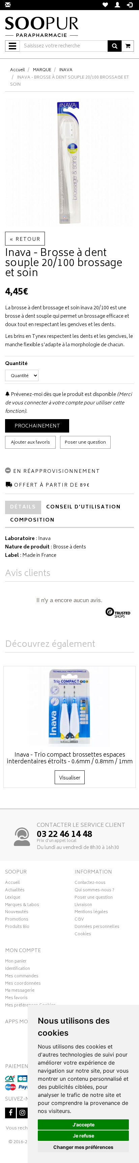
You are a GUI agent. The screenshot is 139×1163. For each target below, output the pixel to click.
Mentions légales (91, 913)
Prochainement (37, 426)
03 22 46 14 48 (64, 835)
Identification (17, 970)
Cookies (83, 935)
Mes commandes (21, 977)
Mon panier (16, 962)
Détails (23, 507)
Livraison (83, 906)
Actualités (15, 891)
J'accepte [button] (83, 1124)
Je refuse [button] (83, 1135)
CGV (79, 920)
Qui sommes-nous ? (94, 891)
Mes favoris (16, 999)
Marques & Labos (22, 906)
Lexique (12, 898)
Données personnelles (97, 928)
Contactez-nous (90, 884)
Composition (32, 520)
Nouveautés (16, 913)
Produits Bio (17, 928)
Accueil (17, 70)
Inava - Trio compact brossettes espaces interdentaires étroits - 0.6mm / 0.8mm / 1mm (70, 758)
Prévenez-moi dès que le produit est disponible (63, 395)
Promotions (16, 920)
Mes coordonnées (23, 984)
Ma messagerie (19, 991)
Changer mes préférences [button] (83, 1147)
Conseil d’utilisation (83, 507)
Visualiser (69, 778)
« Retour (24, 239)
